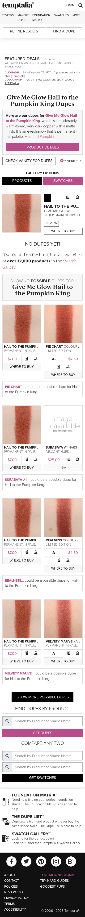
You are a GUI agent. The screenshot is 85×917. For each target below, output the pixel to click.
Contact (11, 881)
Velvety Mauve (59, 641)
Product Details (42, 147)
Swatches (61, 15)
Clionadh (12, 72)
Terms (9, 904)
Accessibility (15, 910)
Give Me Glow (57, 211)
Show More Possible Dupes (43, 697)
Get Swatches (42, 777)
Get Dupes (42, 733)
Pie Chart (54, 347)
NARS (72, 447)
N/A (63, 468)
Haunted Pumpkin (39, 136)
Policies (11, 887)
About (9, 875)
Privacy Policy (16, 898)
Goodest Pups (52, 887)
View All (51, 59)
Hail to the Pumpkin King (44, 289)
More (76, 15)
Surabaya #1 (57, 447)
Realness (54, 540)
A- (54, 359)
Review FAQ (13, 892)
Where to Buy (63, 231)
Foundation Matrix (41, 17)
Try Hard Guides (54, 881)
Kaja (77, 641)
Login (69, 5)
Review (51, 223)
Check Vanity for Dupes (28, 160)
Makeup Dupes (23, 17)
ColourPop (13, 79)
